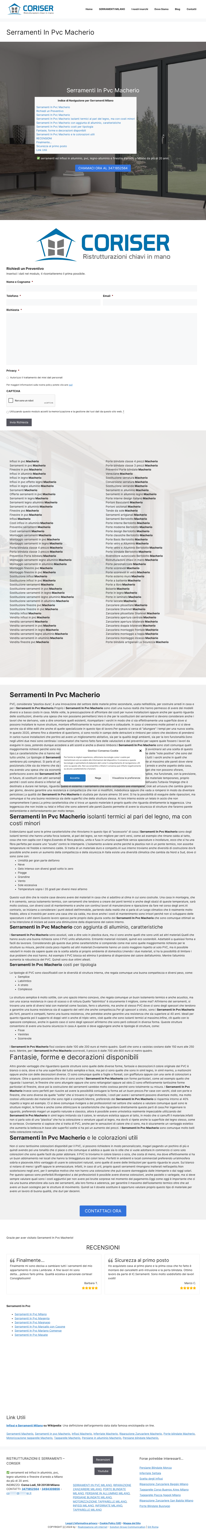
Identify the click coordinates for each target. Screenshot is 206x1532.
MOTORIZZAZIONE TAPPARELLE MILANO (99, 1501)
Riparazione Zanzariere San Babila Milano (166, 1500)
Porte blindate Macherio (179, 1433)
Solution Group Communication (127, 1526)
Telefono (13, 296)
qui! (71, 385)
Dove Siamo (161, 9)
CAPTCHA (13, 391)
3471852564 (30, 1489)
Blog (177, 9)
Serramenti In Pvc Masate (31, 1334)
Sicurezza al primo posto (51, 146)
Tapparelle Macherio (67, 1438)
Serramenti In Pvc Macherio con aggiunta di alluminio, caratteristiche (78, 122)
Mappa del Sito (132, 1523)
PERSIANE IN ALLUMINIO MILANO (107, 1493)
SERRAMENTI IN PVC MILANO (92, 1485)
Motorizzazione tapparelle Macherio (29, 1438)
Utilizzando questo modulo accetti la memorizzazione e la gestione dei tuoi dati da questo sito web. (66, 411)
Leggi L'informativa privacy (82, 1523)
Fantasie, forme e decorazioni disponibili (61, 130)
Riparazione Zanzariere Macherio (140, 1433)
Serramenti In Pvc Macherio (53, 107)
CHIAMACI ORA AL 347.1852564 (103, 168)
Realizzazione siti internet (92, 1526)
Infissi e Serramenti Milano (24, 1425)
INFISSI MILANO (83, 1505)
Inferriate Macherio (106, 1433)
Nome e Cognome (19, 281)
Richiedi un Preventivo (50, 111)
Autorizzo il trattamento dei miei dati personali (36, 377)
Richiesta (14, 310)
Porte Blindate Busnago (155, 1506)
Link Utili (41, 150)
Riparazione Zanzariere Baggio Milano (164, 1484)
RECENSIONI (44, 138)
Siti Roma (153, 1526)
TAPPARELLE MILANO (87, 1509)
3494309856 (51, 1489)
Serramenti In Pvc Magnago (32, 1322)
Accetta (75, 777)
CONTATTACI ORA (103, 1210)
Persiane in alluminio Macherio (101, 1438)
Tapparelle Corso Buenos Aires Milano (164, 1489)
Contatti (191, 9)
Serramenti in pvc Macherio (52, 1433)
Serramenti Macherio (19, 1433)
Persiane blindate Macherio (140, 1438)
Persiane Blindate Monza (156, 1467)
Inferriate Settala (150, 1473)
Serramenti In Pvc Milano (31, 1314)
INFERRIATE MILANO (108, 1505)
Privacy (12, 370)
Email (108, 296)
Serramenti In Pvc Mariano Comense (38, 1330)
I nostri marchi (139, 9)
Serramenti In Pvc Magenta (32, 1318)
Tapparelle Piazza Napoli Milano (160, 1495)
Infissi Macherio (82, 1433)
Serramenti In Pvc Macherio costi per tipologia (64, 126)
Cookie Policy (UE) (110, 1523)
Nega (98, 777)
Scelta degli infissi (151, 1478)
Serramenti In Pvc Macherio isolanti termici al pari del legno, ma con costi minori (85, 118)
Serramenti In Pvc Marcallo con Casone (40, 1326)
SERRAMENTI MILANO (112, 9)
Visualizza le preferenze (126, 777)
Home (89, 9)
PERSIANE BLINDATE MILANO (92, 1497)
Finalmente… (44, 142)
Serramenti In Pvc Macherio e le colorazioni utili (65, 134)
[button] (140, 750)
